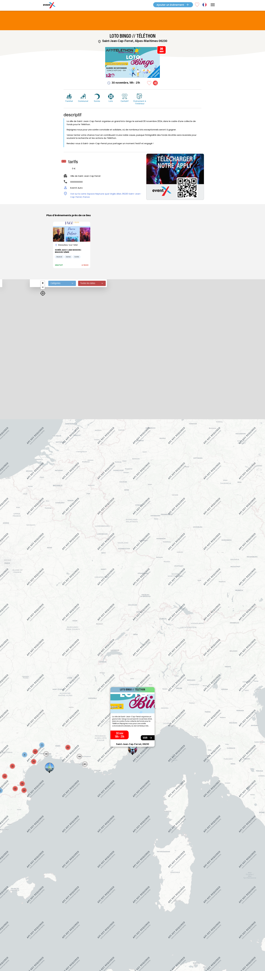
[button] (42, 745)
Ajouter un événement (170, 4)
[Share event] (155, 83)
